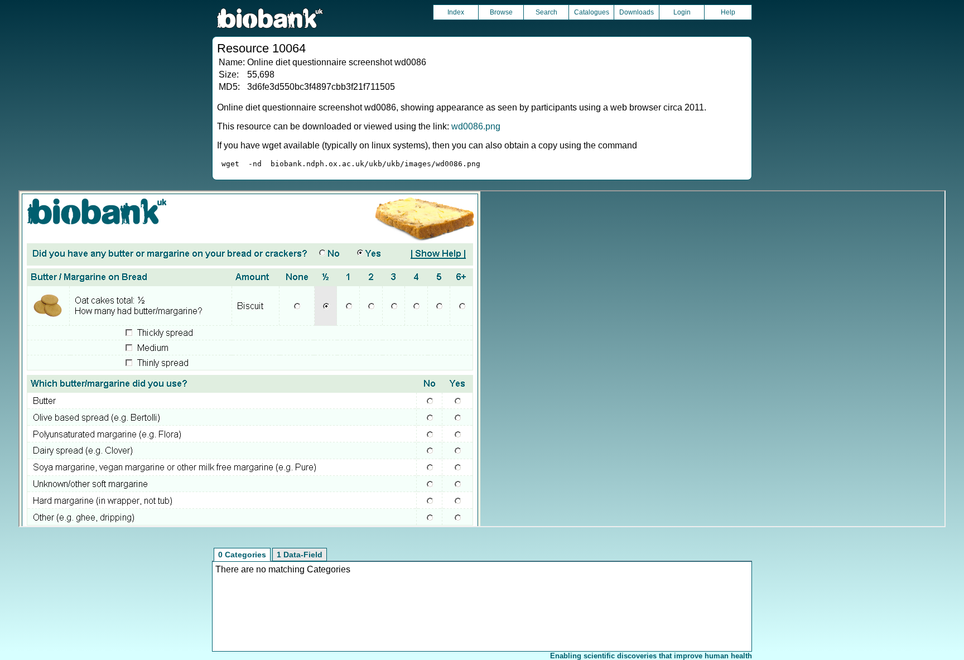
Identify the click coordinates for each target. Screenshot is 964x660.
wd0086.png (475, 126)
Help (728, 12)
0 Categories (242, 554)
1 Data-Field (299, 554)
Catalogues (591, 12)
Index (455, 12)
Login (682, 12)
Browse (501, 12)
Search (546, 12)
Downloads (636, 12)
